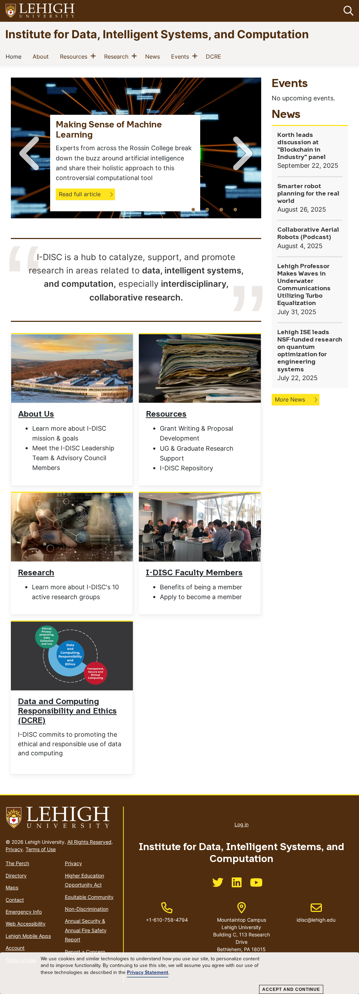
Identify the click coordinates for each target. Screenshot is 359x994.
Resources (75, 56)
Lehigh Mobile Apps (28, 936)
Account (15, 948)
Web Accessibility (26, 923)
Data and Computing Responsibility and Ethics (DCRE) (67, 711)
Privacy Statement (147, 972)
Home (15, 56)
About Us (36, 415)
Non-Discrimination (86, 909)
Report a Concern (85, 951)
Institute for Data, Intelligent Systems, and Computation (157, 34)
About (42, 56)
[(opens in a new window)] (40, 11)
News (154, 56)
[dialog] (179, 973)
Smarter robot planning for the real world (308, 194)
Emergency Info (24, 911)
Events (181, 56)
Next (242, 153)
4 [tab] (235, 209)
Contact (15, 899)
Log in (242, 824)
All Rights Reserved (89, 842)
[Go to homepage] (61, 818)
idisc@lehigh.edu (316, 912)
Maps (12, 887)
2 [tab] (207, 209)
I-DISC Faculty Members (194, 573)
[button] (347, 11)
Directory (16, 875)
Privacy (14, 849)
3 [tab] (221, 209)
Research (117, 56)
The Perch (17, 863)
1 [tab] (193, 209)
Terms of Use (41, 849)
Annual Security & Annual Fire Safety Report (86, 930)
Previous (30, 153)
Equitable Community (89, 897)
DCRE (215, 56)
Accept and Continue (291, 989)
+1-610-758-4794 (167, 919)
